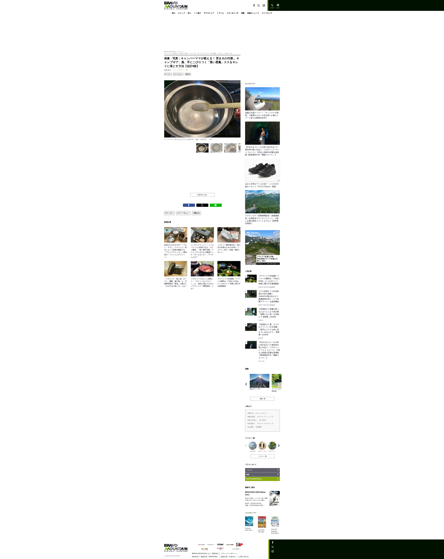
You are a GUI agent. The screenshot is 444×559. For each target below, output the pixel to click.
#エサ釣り (263, 420)
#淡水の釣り (252, 420)
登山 (173, 13)
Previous (167, 110)
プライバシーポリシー (229, 553)
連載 (243, 13)
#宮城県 (259, 427)
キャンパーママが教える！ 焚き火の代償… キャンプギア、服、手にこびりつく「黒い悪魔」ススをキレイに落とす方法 (198, 53)
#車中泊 (250, 413)
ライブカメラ (267, 13)
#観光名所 (251, 417)
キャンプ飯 (184, 70)
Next (237, 110)
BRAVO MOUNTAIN (170, 51)
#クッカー (168, 74)
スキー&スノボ (232, 13)
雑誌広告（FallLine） (229, 556)
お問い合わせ (244, 556)
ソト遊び (197, 13)
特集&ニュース (253, 13)
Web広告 (195, 556)
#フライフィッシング (265, 417)
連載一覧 (262, 399)
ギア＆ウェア (209, 13)
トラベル (220, 13)
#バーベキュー (178, 74)
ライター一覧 (262, 456)
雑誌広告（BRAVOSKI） (210, 556)
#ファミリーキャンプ (265, 423)
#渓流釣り (251, 423)
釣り (189, 13)
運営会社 (215, 553)
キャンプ (181, 13)
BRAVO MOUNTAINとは (201, 553)
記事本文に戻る (202, 195)
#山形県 (250, 427)
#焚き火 (187, 74)
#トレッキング (261, 413)
